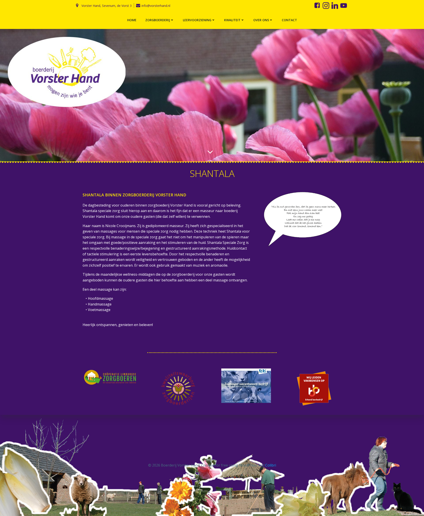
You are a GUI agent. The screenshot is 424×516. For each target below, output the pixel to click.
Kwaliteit (232, 20)
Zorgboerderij (157, 20)
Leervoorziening (197, 20)
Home (131, 20)
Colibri (270, 465)
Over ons (261, 20)
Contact (289, 20)
